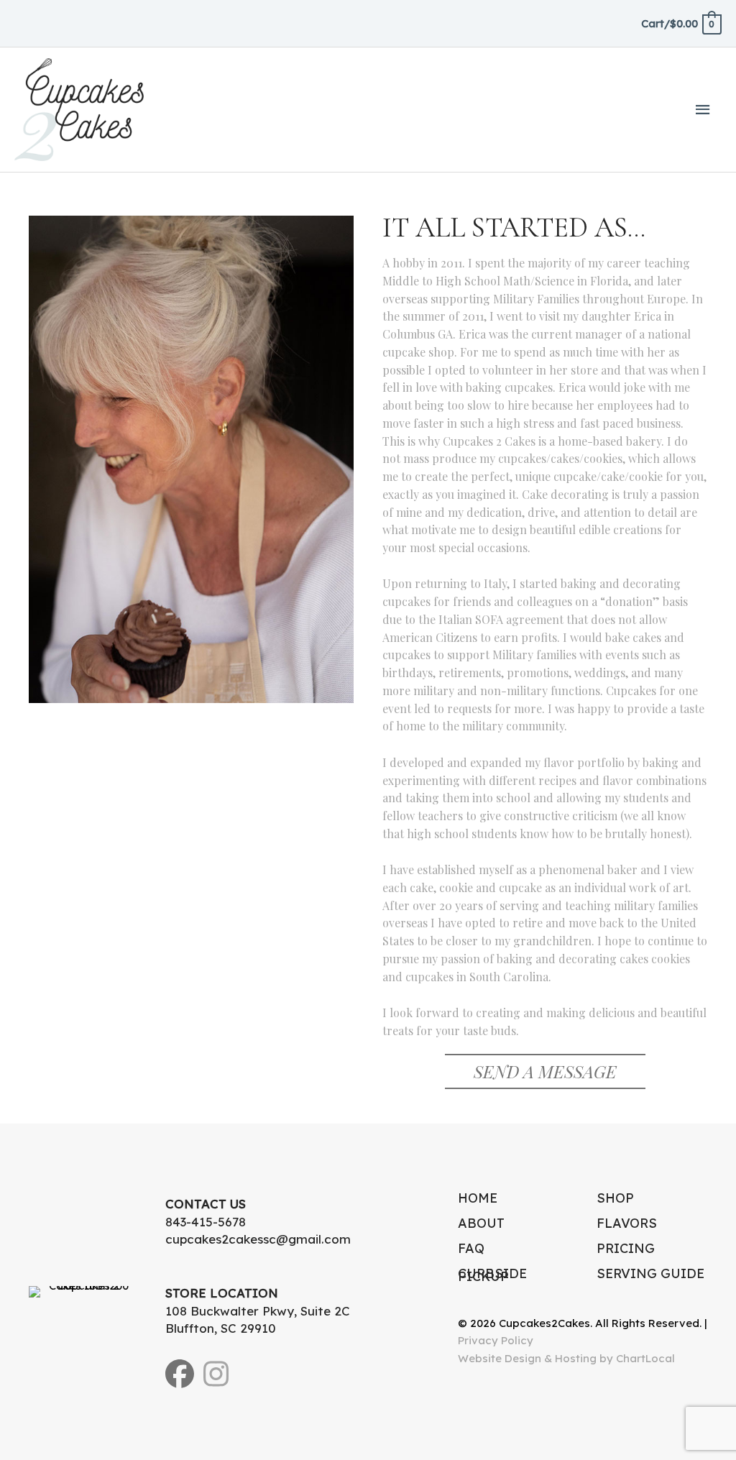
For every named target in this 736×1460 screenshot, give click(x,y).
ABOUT (481, 1223)
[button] (545, 1071)
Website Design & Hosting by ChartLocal (566, 1358)
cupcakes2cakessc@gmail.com (258, 1238)
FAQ (471, 1248)
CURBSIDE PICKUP (492, 1275)
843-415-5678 (205, 1221)
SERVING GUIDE (650, 1273)
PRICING (626, 1248)
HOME (477, 1198)
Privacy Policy (495, 1340)
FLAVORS (627, 1223)
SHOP (615, 1198)
